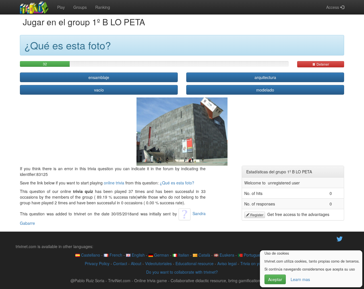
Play (61, 7)
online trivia (114, 183)
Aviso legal (227, 263)
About (136, 263)
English (138, 255)
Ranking (102, 7)
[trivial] (34, 7)
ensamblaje (98, 77)
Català (203, 255)
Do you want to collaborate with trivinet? (182, 272)
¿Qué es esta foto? (177, 183)
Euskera (226, 255)
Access (333, 7)
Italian (183, 255)
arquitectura (265, 77)
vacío (99, 90)
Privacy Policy (97, 263)
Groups (80, 7)
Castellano (90, 255)
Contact (120, 263)
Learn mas (300, 279)
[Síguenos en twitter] (339, 238)
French (115, 255)
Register (256, 214)
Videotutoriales (158, 263)
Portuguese (253, 255)
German (161, 255)
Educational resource (194, 263)
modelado (265, 90)
